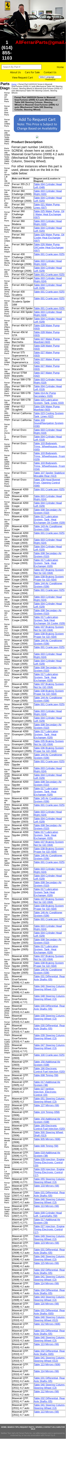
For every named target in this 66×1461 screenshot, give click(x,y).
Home (60, 67)
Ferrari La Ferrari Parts (6, 1119)
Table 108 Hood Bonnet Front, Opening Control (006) (47, 482)
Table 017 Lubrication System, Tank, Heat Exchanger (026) (46, 563)
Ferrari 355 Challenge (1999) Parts (6, 555)
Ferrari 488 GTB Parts (6, 850)
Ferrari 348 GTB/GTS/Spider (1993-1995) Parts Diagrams (6, 479)
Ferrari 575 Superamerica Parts (6, 951)
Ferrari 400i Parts (6, 706)
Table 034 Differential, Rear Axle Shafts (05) (49, 1292)
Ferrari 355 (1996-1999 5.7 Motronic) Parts (6, 526)
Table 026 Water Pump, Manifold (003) (47, 408)
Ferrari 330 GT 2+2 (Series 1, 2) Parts (6, 432)
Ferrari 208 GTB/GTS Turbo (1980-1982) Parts (6, 137)
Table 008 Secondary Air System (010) (48, 511)
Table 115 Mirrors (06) (46, 1263)
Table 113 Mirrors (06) (46, 1206)
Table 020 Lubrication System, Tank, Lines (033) (49, 401)
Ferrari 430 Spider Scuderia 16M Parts (6, 774)
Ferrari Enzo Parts (6, 1059)
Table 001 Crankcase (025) (49, 254)
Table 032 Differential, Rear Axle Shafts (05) (49, 1271)
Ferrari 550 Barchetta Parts (6, 929)
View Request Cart (22, 77)
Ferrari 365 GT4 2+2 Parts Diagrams (6, 629)
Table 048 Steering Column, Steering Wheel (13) (49, 998)
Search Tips (13, 1427)
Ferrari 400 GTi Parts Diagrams (6, 695)
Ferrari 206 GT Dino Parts (6, 97)
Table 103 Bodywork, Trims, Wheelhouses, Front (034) (49, 466)
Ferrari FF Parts (6, 1098)
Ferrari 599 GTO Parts (6, 976)
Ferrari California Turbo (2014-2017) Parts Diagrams (6, 1046)
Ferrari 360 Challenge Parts (6, 589)
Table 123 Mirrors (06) (46, 1242)
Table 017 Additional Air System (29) (47, 1221)
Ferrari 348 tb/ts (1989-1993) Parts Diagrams (6, 461)
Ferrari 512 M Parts (6, 907)
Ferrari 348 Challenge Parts (6, 494)
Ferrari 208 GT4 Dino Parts (6, 110)
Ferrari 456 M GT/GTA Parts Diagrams (6, 803)
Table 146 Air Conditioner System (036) (48, 857)
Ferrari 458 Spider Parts (6, 839)
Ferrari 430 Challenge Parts (6, 726)
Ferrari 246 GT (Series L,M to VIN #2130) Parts (6, 177)
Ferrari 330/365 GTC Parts (6, 447)
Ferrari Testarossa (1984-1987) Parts (6, 1198)
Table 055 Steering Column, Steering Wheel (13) (49, 1181)
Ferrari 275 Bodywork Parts (6, 228)
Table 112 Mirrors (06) (46, 1391)
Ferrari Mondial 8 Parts (6, 1130)
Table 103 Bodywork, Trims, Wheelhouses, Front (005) (49, 446)
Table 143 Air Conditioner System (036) (48, 528)
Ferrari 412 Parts (6, 715)
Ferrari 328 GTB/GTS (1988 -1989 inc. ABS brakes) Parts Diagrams (6, 410)
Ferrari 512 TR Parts (6, 895)
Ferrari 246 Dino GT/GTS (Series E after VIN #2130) (6, 198)
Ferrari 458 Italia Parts (6, 817)
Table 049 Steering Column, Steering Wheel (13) (49, 1238)
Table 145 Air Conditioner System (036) (48, 800)
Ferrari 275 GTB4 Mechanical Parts (6, 260)
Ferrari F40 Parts (6, 1068)
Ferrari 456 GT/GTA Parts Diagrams (6, 789)
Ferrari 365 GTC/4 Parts (6, 672)
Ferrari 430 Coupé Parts (6, 737)
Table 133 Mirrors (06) (46, 1185)
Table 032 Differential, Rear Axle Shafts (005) (49, 1353)
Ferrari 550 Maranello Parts (6, 918)
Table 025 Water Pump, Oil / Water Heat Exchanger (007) (49, 214)
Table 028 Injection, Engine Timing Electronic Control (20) (49, 1162)
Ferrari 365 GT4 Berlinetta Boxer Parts (6, 645)
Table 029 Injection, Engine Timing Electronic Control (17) (49, 1172)
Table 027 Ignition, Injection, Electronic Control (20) (45, 1091)
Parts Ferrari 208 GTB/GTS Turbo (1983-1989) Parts (6, 156)
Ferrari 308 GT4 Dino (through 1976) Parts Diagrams (6, 288)
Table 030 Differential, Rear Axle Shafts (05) (49, 1007)
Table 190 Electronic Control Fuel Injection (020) (49, 1070)
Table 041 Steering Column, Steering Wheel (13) (49, 1278)
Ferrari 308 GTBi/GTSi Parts (6, 361)
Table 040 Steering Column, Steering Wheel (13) (49, 988)
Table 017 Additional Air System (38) (47, 1084)
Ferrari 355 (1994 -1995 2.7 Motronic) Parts (6, 508)
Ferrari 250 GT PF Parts (6, 216)
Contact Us (50, 72)
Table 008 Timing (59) (46, 1075)
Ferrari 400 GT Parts (6, 683)
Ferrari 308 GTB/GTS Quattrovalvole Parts (6, 373)
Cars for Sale (32, 72)
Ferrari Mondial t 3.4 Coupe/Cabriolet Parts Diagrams (6, 1171)
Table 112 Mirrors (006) (47, 1324)
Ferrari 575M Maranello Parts (6, 940)
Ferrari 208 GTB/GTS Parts (6, 123)
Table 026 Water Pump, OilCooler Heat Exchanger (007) (49, 247)
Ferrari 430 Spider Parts (6, 761)
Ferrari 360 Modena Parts (6, 567)
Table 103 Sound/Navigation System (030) (48, 423)
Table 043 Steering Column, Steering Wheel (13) (49, 1298)
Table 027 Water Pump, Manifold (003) (47, 341)
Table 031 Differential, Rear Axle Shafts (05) (49, 978)
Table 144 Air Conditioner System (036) (48, 585)
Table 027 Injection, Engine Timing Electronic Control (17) (49, 1229)
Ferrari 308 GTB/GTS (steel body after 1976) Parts (6, 345)
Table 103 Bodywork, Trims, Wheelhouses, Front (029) (49, 456)
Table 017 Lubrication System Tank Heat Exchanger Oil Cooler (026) (49, 620)
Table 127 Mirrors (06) (46, 1105)
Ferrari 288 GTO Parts (6, 273)
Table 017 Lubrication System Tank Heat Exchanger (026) (46, 892)
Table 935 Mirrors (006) (47, 1139)
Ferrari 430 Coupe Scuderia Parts (6, 749)
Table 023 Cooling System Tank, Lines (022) (49, 415)
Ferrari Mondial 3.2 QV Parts (6, 1156)
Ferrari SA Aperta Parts (6, 1186)
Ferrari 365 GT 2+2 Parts (6, 615)
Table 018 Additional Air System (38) (47, 1154)
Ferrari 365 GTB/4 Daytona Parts (6, 659)
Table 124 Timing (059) (47, 1112)
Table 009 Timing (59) (46, 1145)
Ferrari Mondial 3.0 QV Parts (6, 1142)
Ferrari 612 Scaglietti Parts (6, 987)
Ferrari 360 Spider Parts (6, 578)
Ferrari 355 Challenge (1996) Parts (6, 541)
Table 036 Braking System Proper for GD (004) (49, 750)
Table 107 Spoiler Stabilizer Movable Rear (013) (49, 474)
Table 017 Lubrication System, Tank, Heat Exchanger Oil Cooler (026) (49, 519)
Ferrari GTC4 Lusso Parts (6, 1108)
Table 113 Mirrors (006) (47, 1364)
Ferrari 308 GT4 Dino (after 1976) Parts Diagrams (6, 308)
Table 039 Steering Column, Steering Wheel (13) (49, 1017)
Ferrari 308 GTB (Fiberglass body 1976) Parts (6, 327)
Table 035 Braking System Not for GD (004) (49, 743)
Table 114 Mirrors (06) (46, 1283)
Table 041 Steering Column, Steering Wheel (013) (49, 1359)
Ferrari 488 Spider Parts (6, 862)
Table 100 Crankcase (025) (49, 1055)
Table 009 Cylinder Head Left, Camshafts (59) (48, 1214)
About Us (15, 72)
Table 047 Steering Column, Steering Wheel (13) (49, 1047)
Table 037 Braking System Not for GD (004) (49, 571)
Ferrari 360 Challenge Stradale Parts (6, 602)
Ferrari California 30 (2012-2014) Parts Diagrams (6, 1028)
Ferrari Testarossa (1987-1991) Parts (6, 1211)
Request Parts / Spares (31, 1427)
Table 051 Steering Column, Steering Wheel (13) (49, 1100)
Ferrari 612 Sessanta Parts (6, 998)
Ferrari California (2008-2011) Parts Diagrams (6, 1012)
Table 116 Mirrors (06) (46, 1303)
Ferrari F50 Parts (6, 1089)
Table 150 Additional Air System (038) (47, 1063)
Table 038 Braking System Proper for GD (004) (49, 578)
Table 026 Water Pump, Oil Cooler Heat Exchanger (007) (49, 237)
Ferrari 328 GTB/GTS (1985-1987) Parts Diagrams (6, 389)
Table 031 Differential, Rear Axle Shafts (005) (49, 1312)
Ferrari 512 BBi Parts (6, 884)
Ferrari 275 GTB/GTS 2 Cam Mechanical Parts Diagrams (6, 244)
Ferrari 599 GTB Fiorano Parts (6, 964)
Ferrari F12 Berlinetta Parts (6, 1078)
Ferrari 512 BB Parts (6, 873)
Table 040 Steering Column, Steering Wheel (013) (49, 1319)
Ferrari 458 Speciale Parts (6, 828)
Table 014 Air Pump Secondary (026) (45, 395)
